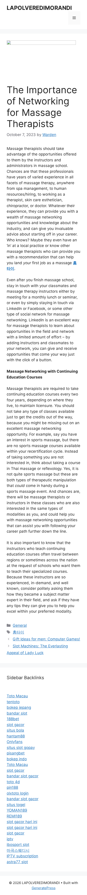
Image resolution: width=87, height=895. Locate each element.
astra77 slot (17, 862)
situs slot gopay (21, 747)
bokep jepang (19, 707)
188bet (13, 719)
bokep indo (17, 759)
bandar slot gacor (22, 776)
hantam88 (16, 736)
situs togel (16, 804)
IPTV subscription (22, 856)
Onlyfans (15, 741)
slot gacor (15, 724)
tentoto (13, 702)
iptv (10, 839)
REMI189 (14, 816)
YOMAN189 (17, 810)
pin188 (12, 787)
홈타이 (18, 632)
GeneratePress (44, 888)
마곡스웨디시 (18, 850)
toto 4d (13, 782)
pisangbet (16, 753)
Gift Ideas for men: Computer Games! (46, 639)
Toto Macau (17, 696)
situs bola (15, 730)
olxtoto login (18, 793)
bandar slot (17, 713)
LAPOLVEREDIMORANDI (39, 7)
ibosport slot (18, 844)
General (20, 625)
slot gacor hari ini (22, 821)
